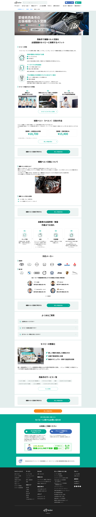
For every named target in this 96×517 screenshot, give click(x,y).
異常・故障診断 (29, 479)
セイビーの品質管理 (19, 487)
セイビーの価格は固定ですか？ (28, 328)
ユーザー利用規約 (58, 474)
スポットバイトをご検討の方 (43, 481)
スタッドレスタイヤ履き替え (33, 380)
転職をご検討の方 (41, 483)
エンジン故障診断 (37, 383)
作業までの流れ (18, 479)
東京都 (27, 487)
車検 (55, 380)
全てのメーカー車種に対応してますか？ (30, 334)
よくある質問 (43, 6)
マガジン (49, 6)
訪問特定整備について (58, 502)
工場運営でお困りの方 (42, 491)
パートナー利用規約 (58, 475)
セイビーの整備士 (18, 485)
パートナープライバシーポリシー (61, 488)
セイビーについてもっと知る (48, 111)
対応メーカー (17, 483)
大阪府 (27, 497)
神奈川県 (28, 493)
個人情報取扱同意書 (58, 492)
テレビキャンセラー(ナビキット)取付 (50, 383)
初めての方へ (17, 474)
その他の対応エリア (30, 499)
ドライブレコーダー (30, 475)
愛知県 (27, 495)
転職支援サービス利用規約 (59, 498)
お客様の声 (17, 477)
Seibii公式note (40, 498)
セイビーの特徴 (18, 475)
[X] (76, 486)
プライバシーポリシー (58, 486)
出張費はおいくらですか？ (27, 321)
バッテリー (28, 477)
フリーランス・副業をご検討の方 (44, 479)
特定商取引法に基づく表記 (59, 494)
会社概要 (76, 481)
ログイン (79, 2)
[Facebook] (78, 486)
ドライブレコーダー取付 (46, 380)
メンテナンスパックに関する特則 (61, 477)
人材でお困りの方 (41, 489)
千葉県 (27, 489)
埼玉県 (27, 491)
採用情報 (76, 483)
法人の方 (65, 5)
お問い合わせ (56, 6)
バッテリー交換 (22, 380)
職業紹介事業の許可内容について (61, 500)
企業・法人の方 (40, 474)
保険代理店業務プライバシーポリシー (62, 490)
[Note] (74, 486)
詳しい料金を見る (48, 141)
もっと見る (48, 389)
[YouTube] (80, 486)
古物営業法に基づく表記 (59, 496)
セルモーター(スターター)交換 (24, 383)
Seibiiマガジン (40, 496)
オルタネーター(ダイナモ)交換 (65, 380)
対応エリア (17, 481)
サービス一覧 (29, 474)
